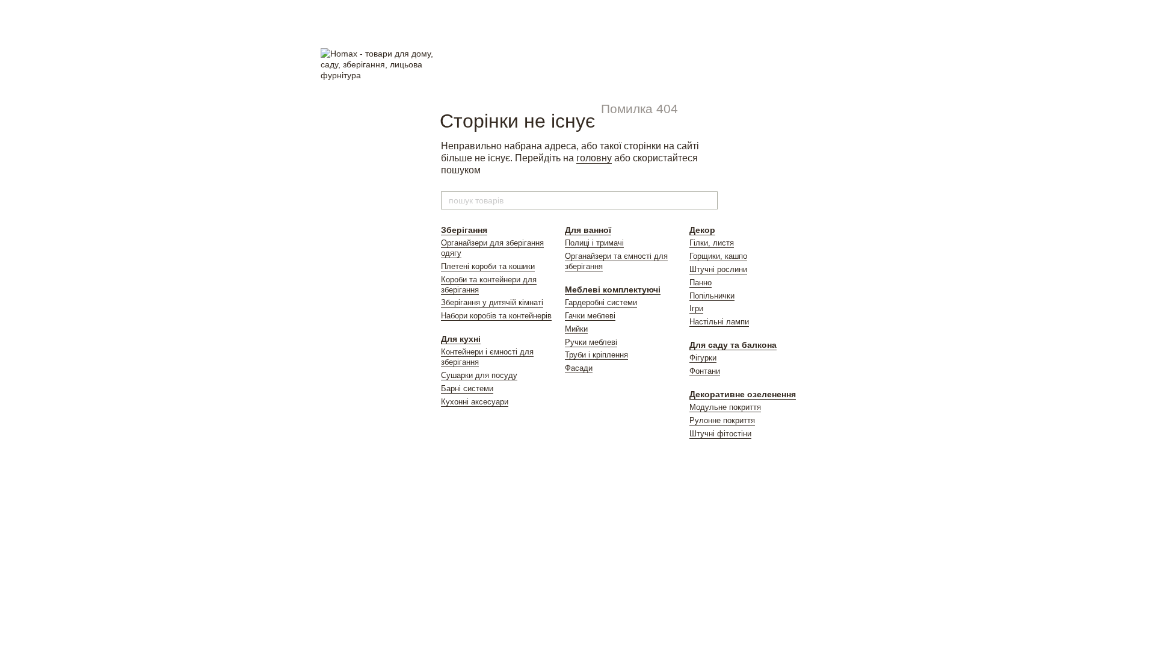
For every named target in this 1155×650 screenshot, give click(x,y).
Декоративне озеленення (742, 394)
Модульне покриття (725, 407)
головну (594, 158)
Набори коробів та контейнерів (496, 315)
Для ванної (588, 230)
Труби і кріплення (596, 354)
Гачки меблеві (590, 315)
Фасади (579, 368)
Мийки (576, 328)
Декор (702, 230)
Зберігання (464, 230)
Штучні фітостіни (720, 433)
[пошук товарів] (708, 200)
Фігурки (702, 357)
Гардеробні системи (601, 302)
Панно (700, 282)
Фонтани (704, 371)
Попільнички (712, 295)
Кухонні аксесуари (474, 401)
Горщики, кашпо (718, 256)
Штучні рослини (718, 269)
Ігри (696, 308)
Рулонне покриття (722, 420)
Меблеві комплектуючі (613, 289)
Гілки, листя (711, 242)
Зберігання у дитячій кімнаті (492, 302)
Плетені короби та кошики (488, 266)
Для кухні (461, 339)
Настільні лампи (719, 321)
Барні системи (467, 388)
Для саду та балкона (733, 345)
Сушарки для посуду (479, 375)
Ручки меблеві (591, 342)
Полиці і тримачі (594, 242)
